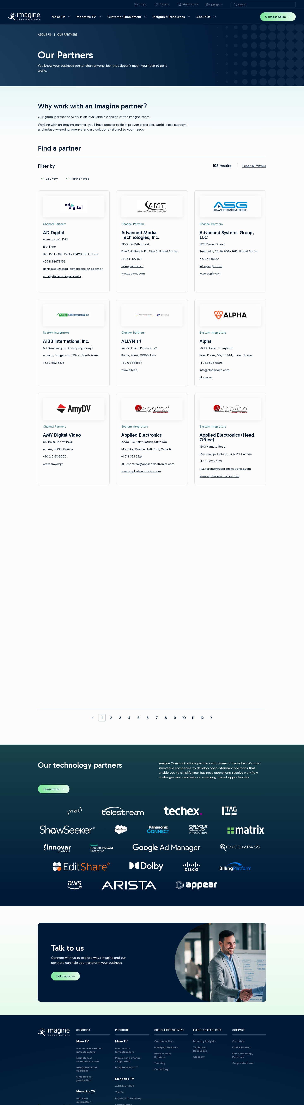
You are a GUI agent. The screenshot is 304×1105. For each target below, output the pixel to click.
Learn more (51, 789)
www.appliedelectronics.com (141, 471)
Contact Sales (275, 17)
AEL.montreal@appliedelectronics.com (147, 464)
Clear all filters (254, 166)
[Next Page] (211, 717)
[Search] (235, 4)
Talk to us (63, 976)
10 (184, 717)
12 (202, 717)
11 (193, 717)
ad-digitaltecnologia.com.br (62, 276)
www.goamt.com (133, 273)
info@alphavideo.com (214, 370)
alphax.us (206, 377)
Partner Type (80, 179)
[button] (62, 16)
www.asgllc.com (210, 273)
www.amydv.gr (53, 464)
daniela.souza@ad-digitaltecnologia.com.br (73, 269)
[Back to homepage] (24, 16)
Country (51, 179)
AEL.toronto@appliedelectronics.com (225, 469)
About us (45, 34)
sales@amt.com (132, 266)
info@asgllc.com (211, 266)
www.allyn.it (129, 370)
